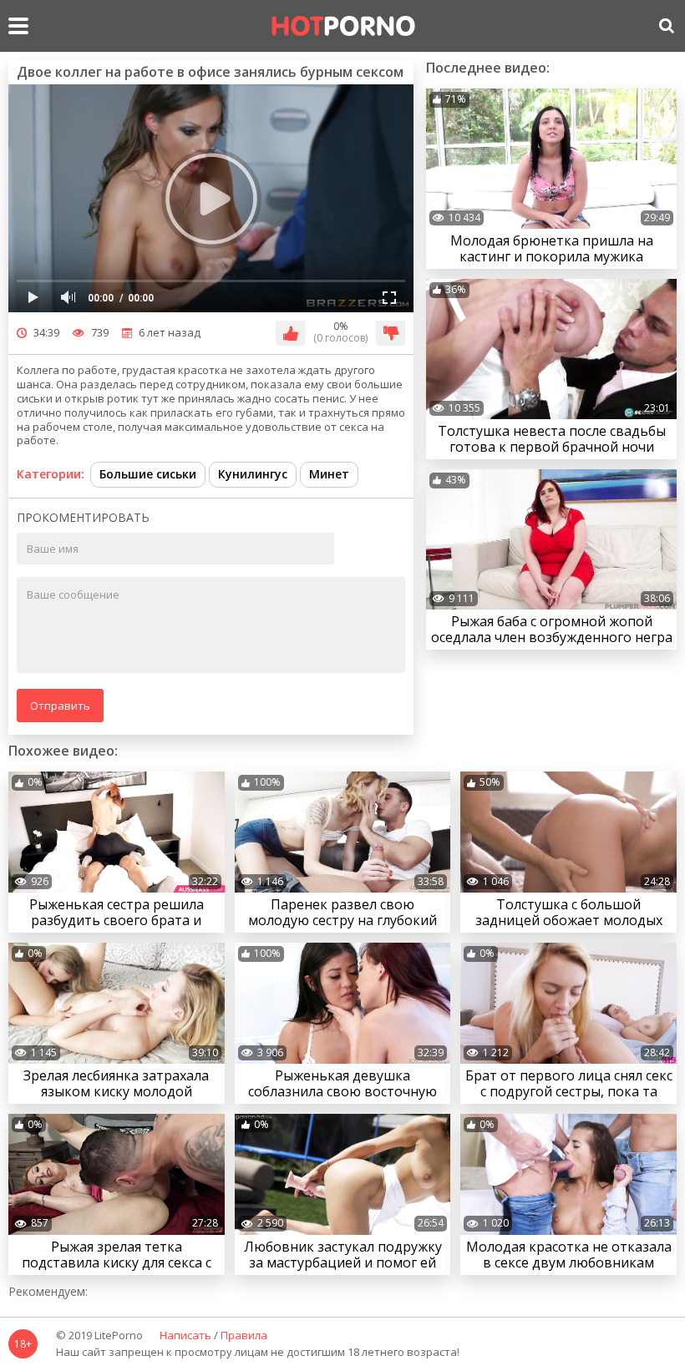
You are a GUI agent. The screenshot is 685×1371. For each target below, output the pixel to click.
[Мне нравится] (290, 333)
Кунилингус (252, 474)
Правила (244, 1336)
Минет (329, 474)
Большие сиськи (147, 474)
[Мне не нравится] (390, 333)
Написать (185, 1336)
